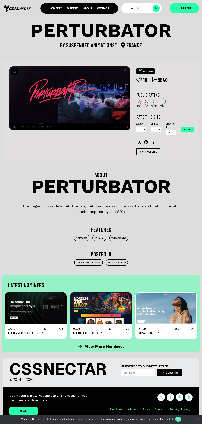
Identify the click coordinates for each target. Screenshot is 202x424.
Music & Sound (117, 262)
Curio (76, 333)
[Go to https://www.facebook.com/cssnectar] (170, 397)
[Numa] (166, 294)
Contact (160, 409)
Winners (133, 409)
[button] (156, 8)
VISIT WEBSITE (148, 151)
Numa (142, 333)
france (133, 45)
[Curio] (101, 294)
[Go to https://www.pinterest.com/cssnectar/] (179, 397)
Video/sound (118, 237)
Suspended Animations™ (92, 45)
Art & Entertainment (88, 262)
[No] (198, 419)
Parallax (99, 237)
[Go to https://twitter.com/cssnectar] (161, 397)
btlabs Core (15, 333)
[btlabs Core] (36, 294)
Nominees (116, 409)
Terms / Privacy (179, 409)
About (146, 409)
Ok (178, 419)
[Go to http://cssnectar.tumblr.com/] (189, 397)
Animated (82, 237)
